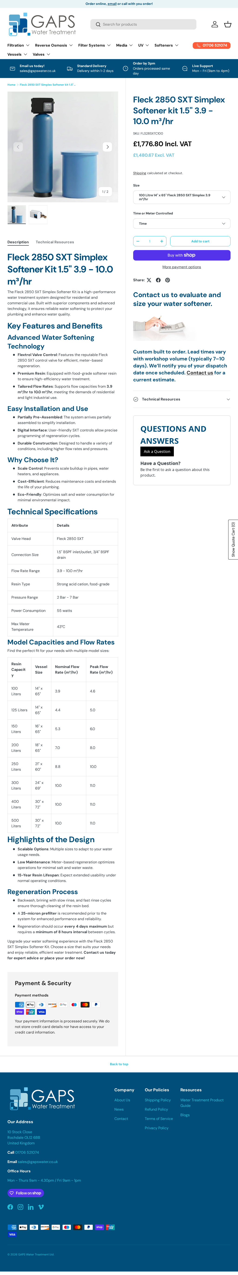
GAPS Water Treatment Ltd (36, 1254)
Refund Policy (156, 1109)
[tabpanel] (62, 606)
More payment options (181, 266)
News (119, 1109)
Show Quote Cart (233, 539)
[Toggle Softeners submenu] (176, 45)
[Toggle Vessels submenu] (25, 54)
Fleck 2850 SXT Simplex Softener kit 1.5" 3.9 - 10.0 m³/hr (48, 85)
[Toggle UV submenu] (147, 45)
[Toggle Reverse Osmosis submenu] (71, 45)
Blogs (185, 1114)
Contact (121, 1118)
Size (136, 185)
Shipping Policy (158, 1100)
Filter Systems (91, 45)
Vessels (14, 54)
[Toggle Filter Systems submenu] (109, 45)
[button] (228, 24)
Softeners (164, 45)
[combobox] (143, 24)
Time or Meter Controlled (153, 213)
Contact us (200, 373)
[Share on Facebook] (158, 280)
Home (11, 85)
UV (140, 45)
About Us (122, 1100)
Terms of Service (159, 1118)
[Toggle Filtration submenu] (27, 45)
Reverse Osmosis (51, 45)
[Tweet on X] (149, 280)
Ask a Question (157, 451)
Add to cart (200, 241)
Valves (39, 54)
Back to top (119, 1064)
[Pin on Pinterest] (167, 280)
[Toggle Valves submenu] (48, 54)
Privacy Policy (157, 1128)
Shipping (139, 173)
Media (121, 45)
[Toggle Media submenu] (131, 45)
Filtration (15, 45)
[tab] (18, 242)
